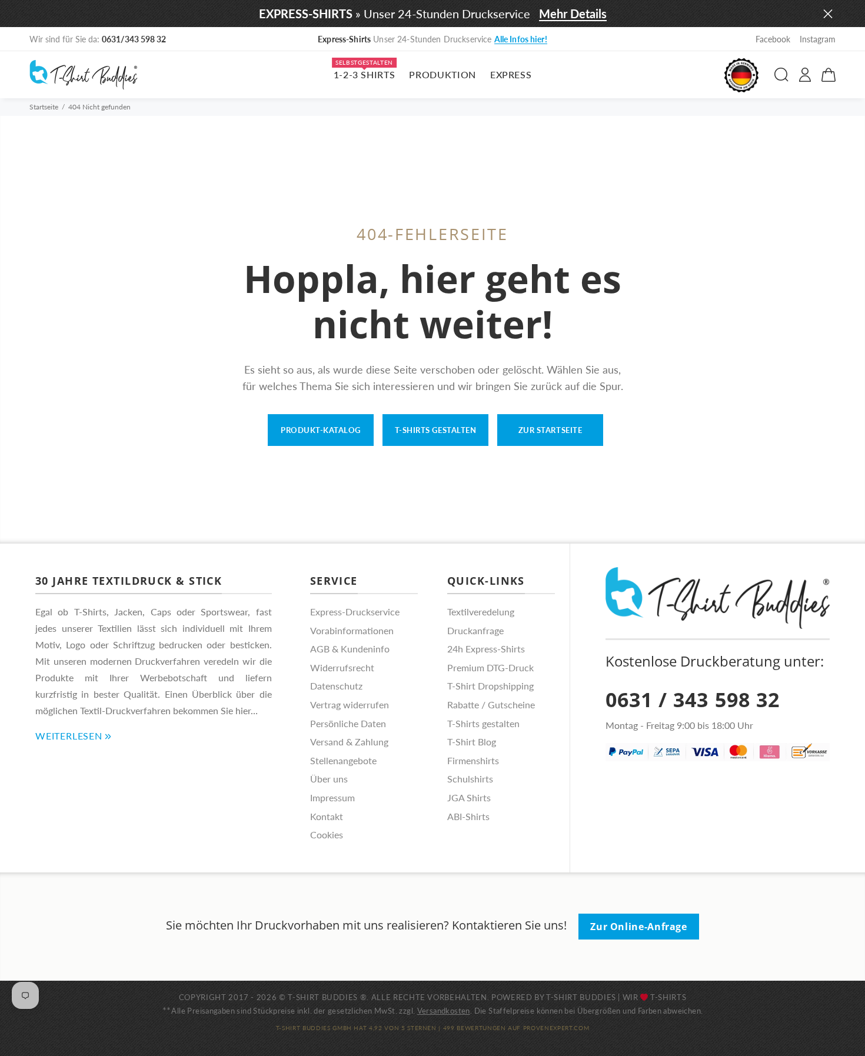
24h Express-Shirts (486, 648)
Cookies (326, 834)
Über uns (329, 778)
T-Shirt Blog (471, 741)
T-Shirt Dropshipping (490, 685)
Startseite (43, 106)
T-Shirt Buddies (581, 997)
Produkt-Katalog (321, 430)
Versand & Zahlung (349, 741)
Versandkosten (443, 1010)
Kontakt (326, 816)
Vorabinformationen (352, 630)
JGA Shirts (469, 797)
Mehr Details (573, 13)
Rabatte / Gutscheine (491, 704)
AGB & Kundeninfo (350, 648)
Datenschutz (336, 685)
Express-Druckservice (355, 611)
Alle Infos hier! (520, 39)
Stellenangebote (343, 760)
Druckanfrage (475, 630)
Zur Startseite (550, 430)
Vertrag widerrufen (349, 704)
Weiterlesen (68, 735)
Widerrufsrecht (342, 667)
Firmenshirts (473, 760)
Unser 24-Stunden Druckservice (432, 39)
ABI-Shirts (468, 816)
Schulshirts (470, 778)
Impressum (332, 797)
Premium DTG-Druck (490, 667)
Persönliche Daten (348, 723)
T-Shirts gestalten (435, 430)
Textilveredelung (480, 611)
